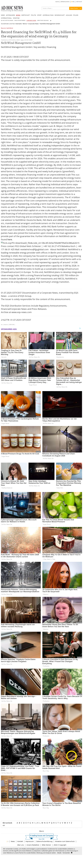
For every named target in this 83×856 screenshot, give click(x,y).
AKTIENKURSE (10, 15)
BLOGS (57, 1)
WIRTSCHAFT (25, 15)
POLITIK (33, 15)
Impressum (30, 841)
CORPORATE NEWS (31, 20)
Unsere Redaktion (32, 845)
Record (3, 28)
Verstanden (66, 853)
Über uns (20, 845)
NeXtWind (9, 28)
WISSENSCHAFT (60, 15)
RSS (73, 1)
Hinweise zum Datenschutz (65, 841)
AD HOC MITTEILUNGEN (7, 20)
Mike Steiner (46, 845)
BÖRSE (18, 15)
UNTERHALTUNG (48, 15)
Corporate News (33, 24)
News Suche (74, 8)
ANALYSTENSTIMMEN (19, 20)
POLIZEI (75, 15)
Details (59, 853)
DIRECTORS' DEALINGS (43, 20)
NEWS (3, 15)
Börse (25, 24)
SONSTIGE (16, 18)
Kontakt (20, 841)
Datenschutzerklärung (44, 841)
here (9, 239)
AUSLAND (69, 15)
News (13, 841)
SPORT (39, 15)
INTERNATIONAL (6, 18)
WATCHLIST (79, 1)
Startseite (18, 24)
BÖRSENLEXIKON (65, 1)
